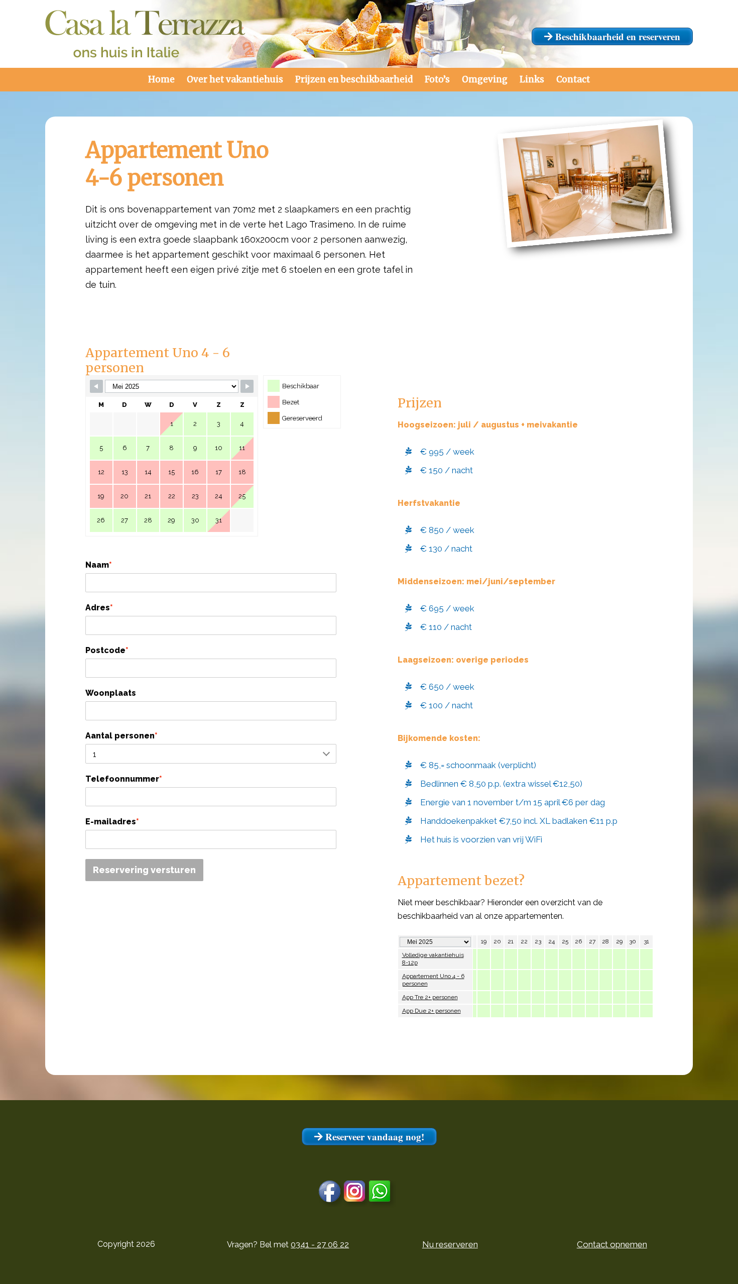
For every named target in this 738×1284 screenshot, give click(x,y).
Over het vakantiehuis (235, 79)
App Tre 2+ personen (430, 997)
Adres (99, 607)
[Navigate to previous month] (96, 386)
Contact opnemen (612, 1244)
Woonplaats (110, 693)
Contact (573, 79)
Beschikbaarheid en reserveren (616, 36)
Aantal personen (121, 735)
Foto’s (437, 79)
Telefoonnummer (123, 779)
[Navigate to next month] (247, 386)
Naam (98, 565)
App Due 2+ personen (431, 1010)
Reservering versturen (144, 870)
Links (532, 79)
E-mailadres (112, 821)
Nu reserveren (450, 1244)
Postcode (107, 650)
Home (161, 79)
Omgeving (485, 79)
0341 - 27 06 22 (320, 1244)
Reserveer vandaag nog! (373, 1136)
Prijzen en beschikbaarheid (354, 79)
